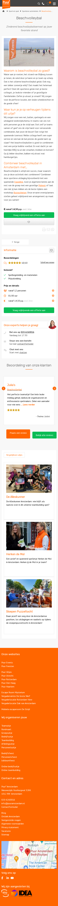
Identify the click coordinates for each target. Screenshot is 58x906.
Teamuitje (6, 725)
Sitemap (5, 834)
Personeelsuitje (8, 747)
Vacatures (6, 831)
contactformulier (25, 343)
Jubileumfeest (8, 760)
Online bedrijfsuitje (10, 766)
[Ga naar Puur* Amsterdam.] (3, 11)
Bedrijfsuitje (7, 736)
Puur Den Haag (8, 682)
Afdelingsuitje (7, 743)
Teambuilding (7, 740)
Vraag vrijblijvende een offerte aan (29, 310)
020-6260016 (27, 332)
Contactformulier (9, 806)
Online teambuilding (10, 770)
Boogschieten (20, 192)
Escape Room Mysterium (13, 692)
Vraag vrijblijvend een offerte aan (29, 215)
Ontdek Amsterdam (10, 816)
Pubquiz (42, 185)
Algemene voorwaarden (12, 823)
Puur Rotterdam (9, 679)
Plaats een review (18, 432)
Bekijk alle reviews (44, 435)
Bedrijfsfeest (7, 753)
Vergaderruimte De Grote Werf (15, 696)
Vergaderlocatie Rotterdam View (16, 699)
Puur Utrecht (7, 675)
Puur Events (7, 662)
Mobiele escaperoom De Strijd (15, 709)
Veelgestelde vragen (11, 820)
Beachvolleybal (14, 389)
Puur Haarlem (7, 686)
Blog (3, 812)
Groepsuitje (6, 732)
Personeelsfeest (9, 756)
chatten (23, 352)
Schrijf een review (47, 262)
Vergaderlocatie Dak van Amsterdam (18, 703)
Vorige (16, 242)
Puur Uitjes (6, 672)
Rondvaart (6, 729)
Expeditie (18, 181)
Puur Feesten (7, 666)
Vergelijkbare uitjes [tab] (14, 455)
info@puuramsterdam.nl (13, 803)
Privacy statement (10, 827)
